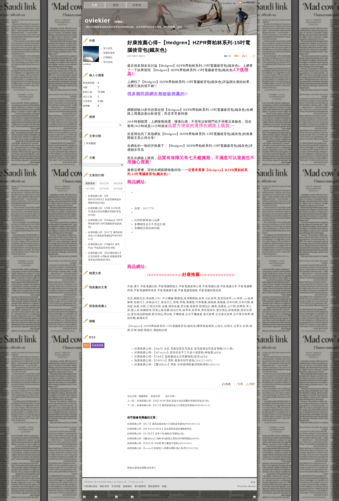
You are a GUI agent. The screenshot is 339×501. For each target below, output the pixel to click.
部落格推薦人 (98, 305)
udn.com (251, 486)
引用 (240, 384)
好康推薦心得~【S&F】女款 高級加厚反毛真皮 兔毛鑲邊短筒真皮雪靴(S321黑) (184, 348)
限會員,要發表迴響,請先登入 (141, 467)
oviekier (97, 20)
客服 (164, 486)
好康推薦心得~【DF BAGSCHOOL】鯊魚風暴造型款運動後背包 (159, 428)
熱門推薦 (118, 188)
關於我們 (104, 486)
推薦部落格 (109, 53)
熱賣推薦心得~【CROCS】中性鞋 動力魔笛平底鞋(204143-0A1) (159, 443)
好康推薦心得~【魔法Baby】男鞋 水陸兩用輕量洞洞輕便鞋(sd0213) (177, 364)
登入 (232, 498)
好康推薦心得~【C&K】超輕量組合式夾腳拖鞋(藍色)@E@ (171, 356)
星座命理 (155, 396)
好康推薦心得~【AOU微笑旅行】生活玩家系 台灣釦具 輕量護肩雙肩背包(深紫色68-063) (105, 256)
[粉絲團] (84, 497)
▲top (252, 482)
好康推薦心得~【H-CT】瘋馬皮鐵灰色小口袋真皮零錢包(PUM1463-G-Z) (173, 405)
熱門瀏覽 (90, 188)
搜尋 (120, 124)
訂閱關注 (107, 57)
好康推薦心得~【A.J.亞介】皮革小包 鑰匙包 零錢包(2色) (155, 433)
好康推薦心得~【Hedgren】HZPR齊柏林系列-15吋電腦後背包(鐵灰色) (105, 223)
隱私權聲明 (154, 486)
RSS (86, 345)
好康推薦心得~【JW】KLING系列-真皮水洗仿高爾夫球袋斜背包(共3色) (173, 400)
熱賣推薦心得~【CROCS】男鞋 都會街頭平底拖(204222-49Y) (173, 360)
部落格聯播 (97, 345)
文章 (94, 5)
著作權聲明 (140, 486)
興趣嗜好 (143, 396)
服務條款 (127, 486)
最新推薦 (118, 183)
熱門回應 (104, 188)
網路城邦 (247, 498)
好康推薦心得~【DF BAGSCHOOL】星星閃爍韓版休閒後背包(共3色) (104, 199)
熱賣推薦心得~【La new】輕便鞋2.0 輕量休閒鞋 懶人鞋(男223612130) (162, 448)
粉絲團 (90, 498)
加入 (238, 498)
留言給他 (107, 62)
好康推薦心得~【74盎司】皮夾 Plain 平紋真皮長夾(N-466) (104, 246)
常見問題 (116, 486)
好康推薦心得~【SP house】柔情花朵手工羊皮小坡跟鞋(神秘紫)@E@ (177, 352)
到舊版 (119, 21)
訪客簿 (137, 5)
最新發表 (90, 183)
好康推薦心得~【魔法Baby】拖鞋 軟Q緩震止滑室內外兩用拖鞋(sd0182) (163, 438)
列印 (252, 384)
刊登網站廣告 (91, 486)
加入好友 (107, 48)
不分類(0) (91, 143)
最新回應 (104, 183)
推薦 (228, 384)
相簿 (115, 5)
